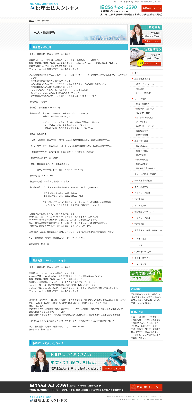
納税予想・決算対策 (145, 126)
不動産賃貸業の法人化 (146, 168)
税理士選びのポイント (144, 212)
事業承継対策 (142, 164)
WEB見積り (140, 199)
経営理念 (140, 89)
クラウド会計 (142, 122)
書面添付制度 (142, 151)
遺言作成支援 (142, 159)
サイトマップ (140, 264)
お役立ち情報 (140, 239)
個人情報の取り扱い (143, 251)
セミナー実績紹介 (144, 93)
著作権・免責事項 (142, 258)
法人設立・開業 (143, 113)
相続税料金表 (142, 146)
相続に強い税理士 (142, 141)
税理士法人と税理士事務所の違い (148, 231)
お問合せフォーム (151, 8)
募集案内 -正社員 (42, 47)
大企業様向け (142, 131)
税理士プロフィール (145, 84)
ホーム (137, 73)
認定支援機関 (142, 135)
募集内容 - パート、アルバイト (49, 260)
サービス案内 (140, 99)
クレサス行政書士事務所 (145, 174)
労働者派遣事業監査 (143, 180)
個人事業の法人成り (145, 117)
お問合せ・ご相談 (142, 193)
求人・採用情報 (141, 187)
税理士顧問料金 (143, 104)
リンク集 (138, 245)
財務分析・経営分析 (145, 109)
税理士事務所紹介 (142, 79)
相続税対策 (141, 155)
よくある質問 (140, 205)
